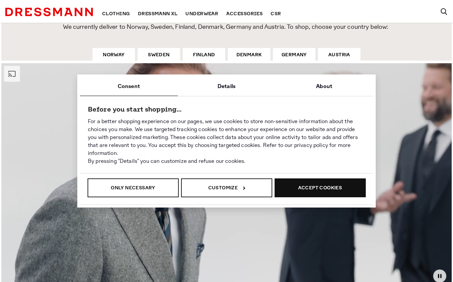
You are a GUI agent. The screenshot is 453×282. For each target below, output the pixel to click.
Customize (223, 187)
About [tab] (324, 86)
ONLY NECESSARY (133, 187)
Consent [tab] (129, 86)
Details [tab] (226, 86)
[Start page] (49, 12)
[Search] (444, 12)
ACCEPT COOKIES (320, 187)
